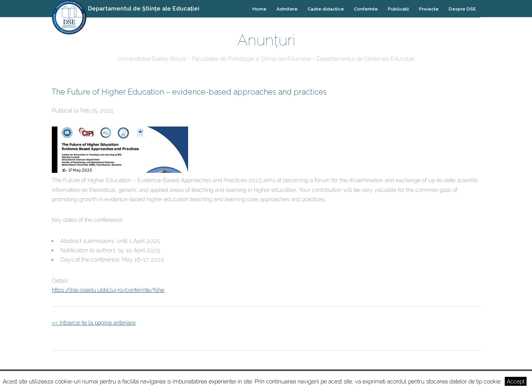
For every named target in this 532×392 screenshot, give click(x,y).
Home (259, 9)
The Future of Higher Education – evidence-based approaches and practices (189, 92)
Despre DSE (462, 9)
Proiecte (429, 9)
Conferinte (366, 9)
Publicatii (398, 9)
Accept (516, 381)
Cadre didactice (326, 9)
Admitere (287, 9)
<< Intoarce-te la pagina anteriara (94, 322)
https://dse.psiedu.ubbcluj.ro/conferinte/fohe (108, 290)
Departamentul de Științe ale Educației (143, 8)
